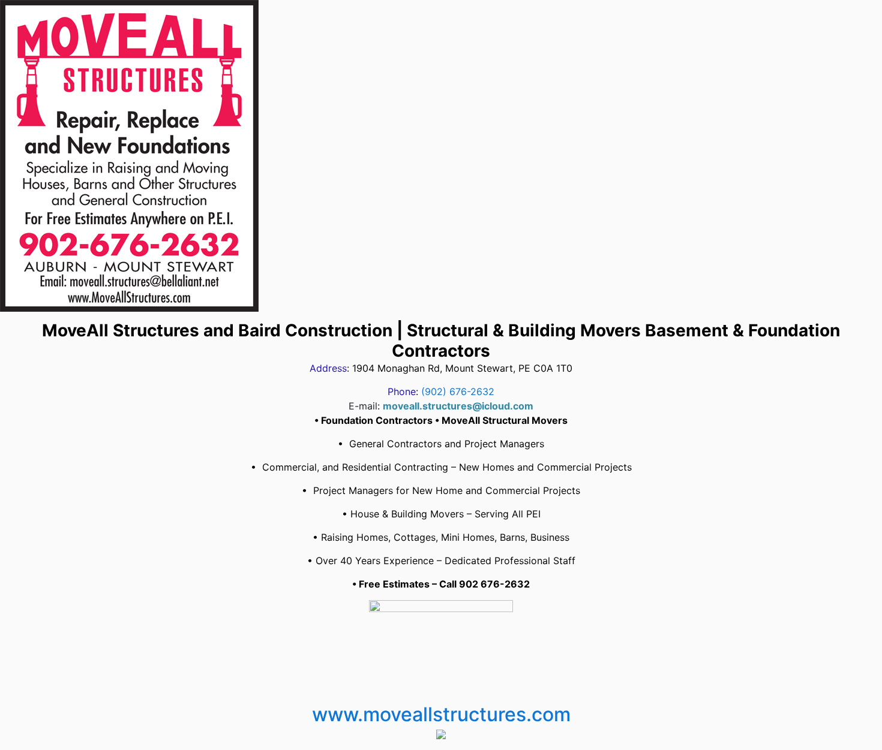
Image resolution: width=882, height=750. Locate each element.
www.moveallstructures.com (441, 714)
